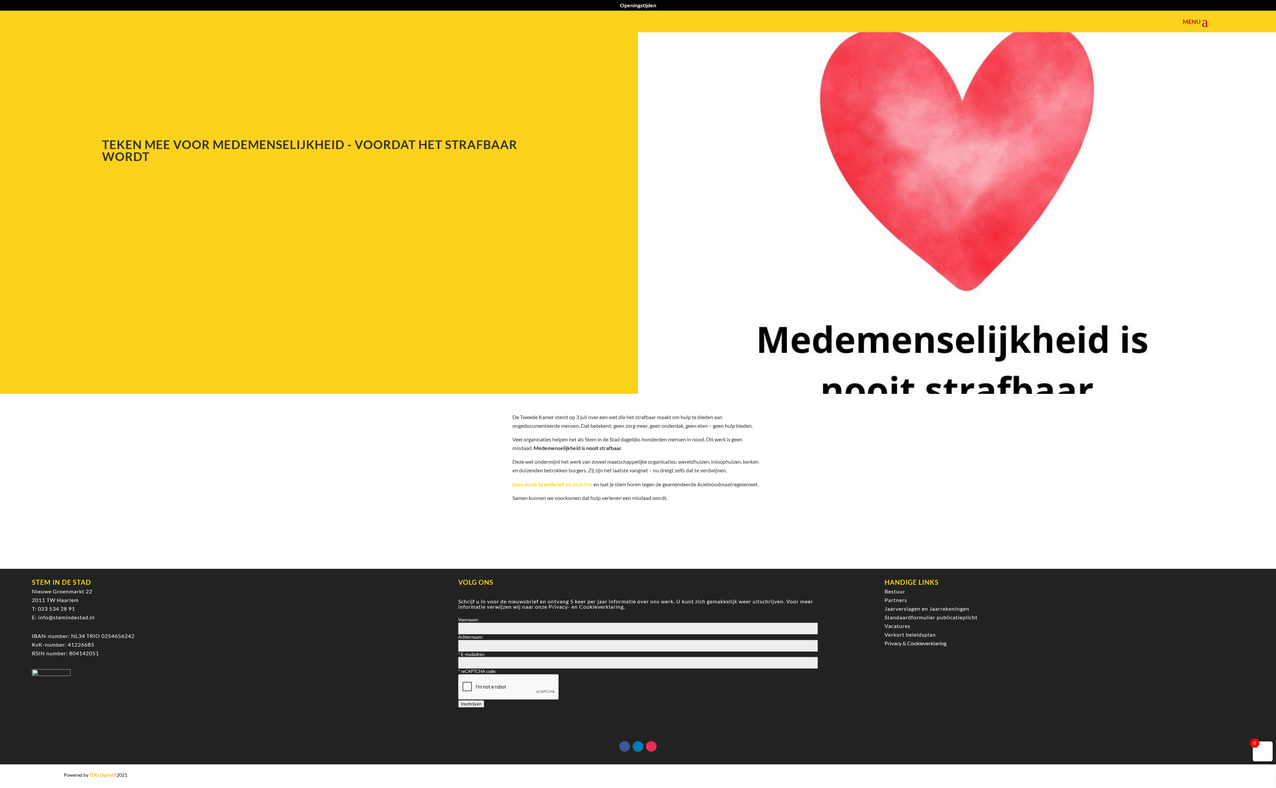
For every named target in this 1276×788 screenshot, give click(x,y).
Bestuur (895, 591)
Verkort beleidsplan (910, 634)
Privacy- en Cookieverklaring (586, 606)
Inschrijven (471, 704)
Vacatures (897, 626)
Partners (896, 600)
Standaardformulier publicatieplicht (931, 617)
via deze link (552, 484)
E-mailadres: (471, 654)
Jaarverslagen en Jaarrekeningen (927, 608)
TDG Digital (101, 775)
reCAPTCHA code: (477, 671)
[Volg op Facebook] (624, 746)
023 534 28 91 (56, 608)
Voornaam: (468, 619)
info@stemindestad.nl (66, 617)
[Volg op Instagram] (651, 746)
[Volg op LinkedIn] (638, 746)
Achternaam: (470, 637)
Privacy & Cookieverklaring (915, 643)
